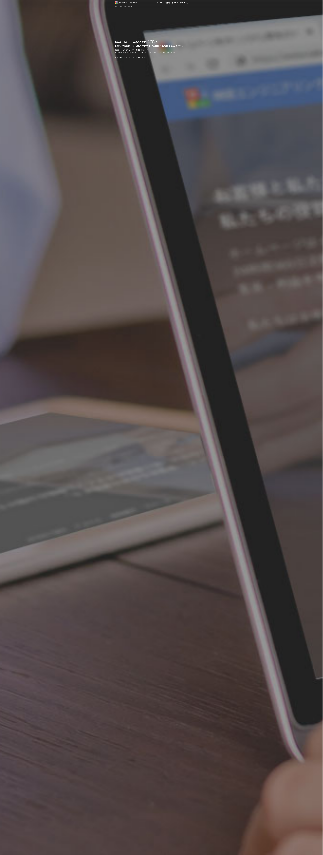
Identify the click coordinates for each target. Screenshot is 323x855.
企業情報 (167, 3)
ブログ (174, 3)
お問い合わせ (184, 3)
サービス (159, 3)
